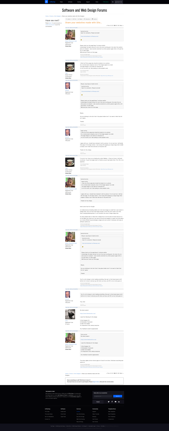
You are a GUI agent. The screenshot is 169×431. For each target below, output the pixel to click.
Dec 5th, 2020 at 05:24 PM (71, 80)
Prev (108, 25)
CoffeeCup (47, 408)
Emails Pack (63, 411)
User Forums (95, 419)
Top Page (52, 426)
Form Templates (111, 416)
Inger (66, 73)
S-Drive (78, 411)
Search (69, 19)
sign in (50, 23)
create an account (49, 24)
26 (118, 25)
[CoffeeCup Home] (52, 2)
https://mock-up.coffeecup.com (107, 75)
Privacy (98, 426)
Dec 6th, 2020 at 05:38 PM (72, 289)
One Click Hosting (80, 414)
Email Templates (111, 414)
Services (79, 408)
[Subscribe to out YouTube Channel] (115, 401)
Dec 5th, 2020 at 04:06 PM (72, 60)
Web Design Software (76, 426)
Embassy (94, 416)
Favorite (95, 19)
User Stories (95, 421)
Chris (66, 320)
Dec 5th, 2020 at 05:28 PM (71, 127)
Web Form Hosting (81, 419)
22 (111, 25)
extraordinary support (75, 396)
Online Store (68, 426)
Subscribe (87, 19)
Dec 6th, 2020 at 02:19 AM (71, 175)
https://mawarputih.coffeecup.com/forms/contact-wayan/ (91, 57)
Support (88, 1)
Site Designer (57, 16)
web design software (62, 395)
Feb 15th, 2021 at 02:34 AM (71, 307)
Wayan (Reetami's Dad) (71, 41)
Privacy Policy (89, 428)
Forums (51, 16)
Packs (61, 1)
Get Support (84, 426)
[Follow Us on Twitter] (109, 401)
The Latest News (48, 414)
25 (116, 25)
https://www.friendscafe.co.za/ (87, 313)
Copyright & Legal (91, 426)
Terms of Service (96, 428)
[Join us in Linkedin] (119, 401)
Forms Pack (63, 414)
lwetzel (67, 90)
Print (75, 19)
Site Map (103, 426)
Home (46, 16)
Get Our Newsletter (49, 416)
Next (121, 25)
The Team (47, 411)
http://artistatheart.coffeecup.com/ (89, 36)
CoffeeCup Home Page (60, 426)
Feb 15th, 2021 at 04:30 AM (72, 331)
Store (97, 1)
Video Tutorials (95, 414)
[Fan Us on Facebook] (112, 401)
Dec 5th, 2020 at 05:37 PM (71, 155)
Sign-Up (117, 396)
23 (112, 25)
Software (70, 1)
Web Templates (111, 411)
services (71, 395)
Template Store (112, 408)
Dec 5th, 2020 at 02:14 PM (71, 27)
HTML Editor (106, 1)
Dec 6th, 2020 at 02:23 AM (71, 229)
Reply (80, 19)
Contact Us (47, 419)
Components (111, 419)
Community (95, 408)
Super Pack (63, 416)
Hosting (79, 1)
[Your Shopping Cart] (113, 2)
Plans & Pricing (80, 421)
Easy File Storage (80, 416)
